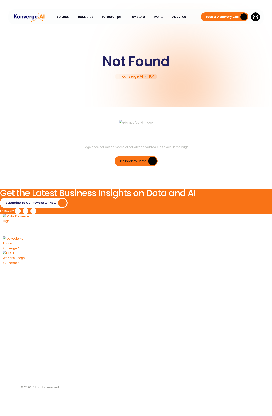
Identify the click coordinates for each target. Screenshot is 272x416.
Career (244, 5)
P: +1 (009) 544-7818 (18, 374)
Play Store (137, 17)
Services (63, 17)
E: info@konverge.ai (18, 381)
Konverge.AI (11, 387)
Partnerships (111, 17)
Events (158, 17)
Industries (85, 17)
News (256, 5)
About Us (179, 17)
